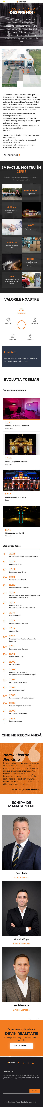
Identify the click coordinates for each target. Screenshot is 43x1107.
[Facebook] (18, 1063)
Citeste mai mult (11, 155)
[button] (4, 1)
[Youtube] (33, 1063)
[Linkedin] (28, 1063)
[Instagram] (23, 1063)
